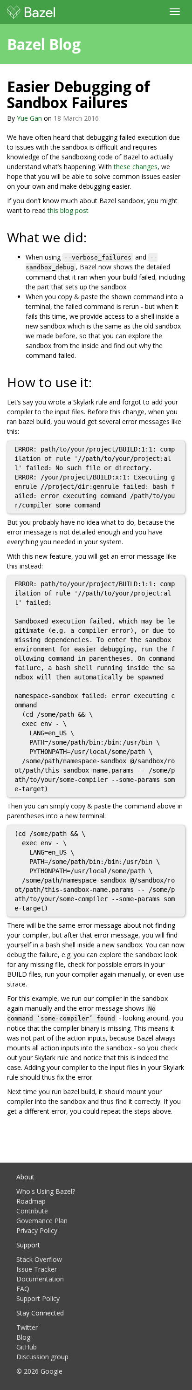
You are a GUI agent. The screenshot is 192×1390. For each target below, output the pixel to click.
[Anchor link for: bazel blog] (88, 43)
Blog (23, 1337)
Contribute (32, 1210)
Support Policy (38, 1298)
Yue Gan (29, 118)
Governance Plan (42, 1220)
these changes (136, 166)
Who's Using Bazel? (45, 1191)
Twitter (27, 1327)
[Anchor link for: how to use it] (98, 381)
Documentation (40, 1278)
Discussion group (42, 1356)
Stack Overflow (39, 1259)
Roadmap (31, 1201)
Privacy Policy (36, 1230)
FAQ (22, 1288)
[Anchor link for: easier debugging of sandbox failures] (135, 101)
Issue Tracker (36, 1269)
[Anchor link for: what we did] (93, 236)
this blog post (68, 210)
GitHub (26, 1346)
